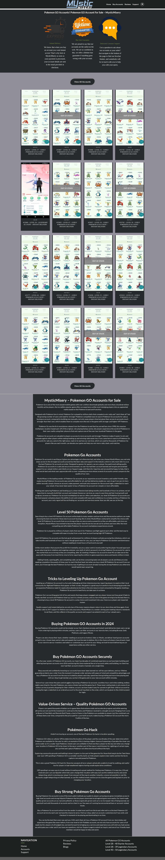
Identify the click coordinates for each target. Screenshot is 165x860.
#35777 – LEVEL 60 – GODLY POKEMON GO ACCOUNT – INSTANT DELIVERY (35, 297)
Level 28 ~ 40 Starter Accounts (119, 843)
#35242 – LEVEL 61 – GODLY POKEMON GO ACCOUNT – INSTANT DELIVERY (35, 370)
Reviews (67, 843)
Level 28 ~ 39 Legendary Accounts (121, 846)
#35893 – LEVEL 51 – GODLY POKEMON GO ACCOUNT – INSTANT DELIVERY (67, 370)
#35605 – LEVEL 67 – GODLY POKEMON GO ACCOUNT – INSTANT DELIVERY (67, 224)
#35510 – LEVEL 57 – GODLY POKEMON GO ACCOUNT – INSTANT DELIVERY (67, 297)
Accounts (25, 849)
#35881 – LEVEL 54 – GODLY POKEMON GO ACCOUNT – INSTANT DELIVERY (98, 370)
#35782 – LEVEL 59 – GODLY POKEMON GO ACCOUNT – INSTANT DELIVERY (129, 224)
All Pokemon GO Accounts (117, 840)
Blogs (65, 846)
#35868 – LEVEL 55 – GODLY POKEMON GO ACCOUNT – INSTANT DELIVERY (98, 152)
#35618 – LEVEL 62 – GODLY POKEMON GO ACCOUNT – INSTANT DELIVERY (129, 297)
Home (24, 846)
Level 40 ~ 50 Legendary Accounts (121, 849)
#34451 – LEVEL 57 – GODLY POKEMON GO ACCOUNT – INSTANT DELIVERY (35, 152)
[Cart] (142, 4)
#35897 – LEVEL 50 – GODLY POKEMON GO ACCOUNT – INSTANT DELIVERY (67, 152)
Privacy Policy (69, 840)
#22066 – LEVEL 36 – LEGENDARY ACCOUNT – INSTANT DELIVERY (35, 223)
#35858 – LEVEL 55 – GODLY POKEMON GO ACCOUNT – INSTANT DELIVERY (98, 297)
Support (25, 852)
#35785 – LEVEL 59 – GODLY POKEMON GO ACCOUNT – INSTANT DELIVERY (129, 152)
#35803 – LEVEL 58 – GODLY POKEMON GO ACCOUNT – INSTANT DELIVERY (129, 370)
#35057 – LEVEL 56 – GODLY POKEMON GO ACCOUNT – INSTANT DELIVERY (98, 224)
